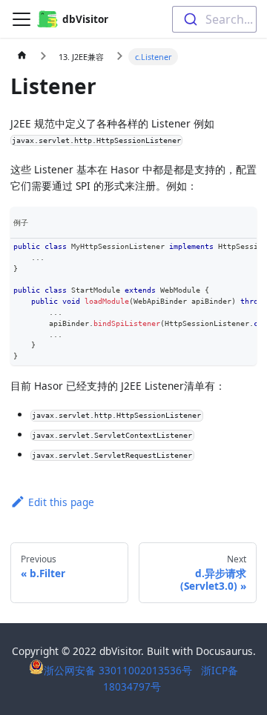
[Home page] (22, 57)
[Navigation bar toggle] (21, 19)
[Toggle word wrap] (221, 251)
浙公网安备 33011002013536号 (119, 670)
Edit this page (61, 502)
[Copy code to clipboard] (244, 251)
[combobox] (214, 19)
